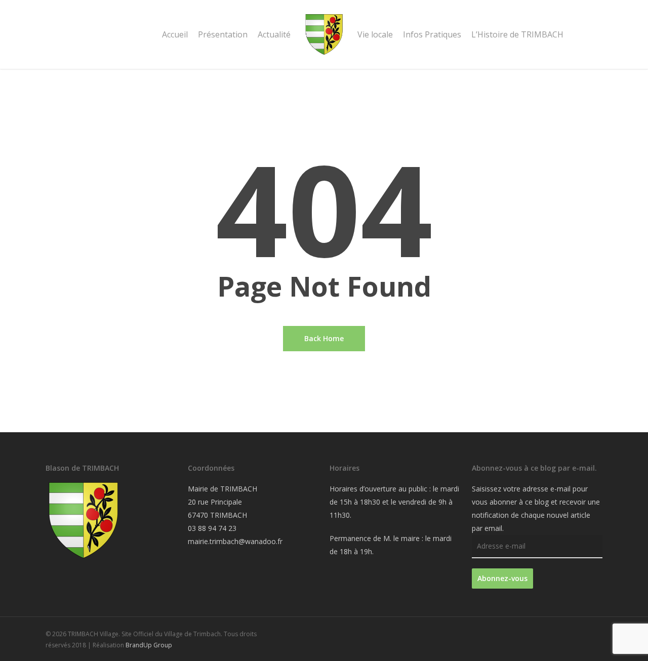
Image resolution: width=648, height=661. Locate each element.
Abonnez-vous (502, 578)
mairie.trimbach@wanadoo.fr (235, 541)
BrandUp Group (149, 645)
